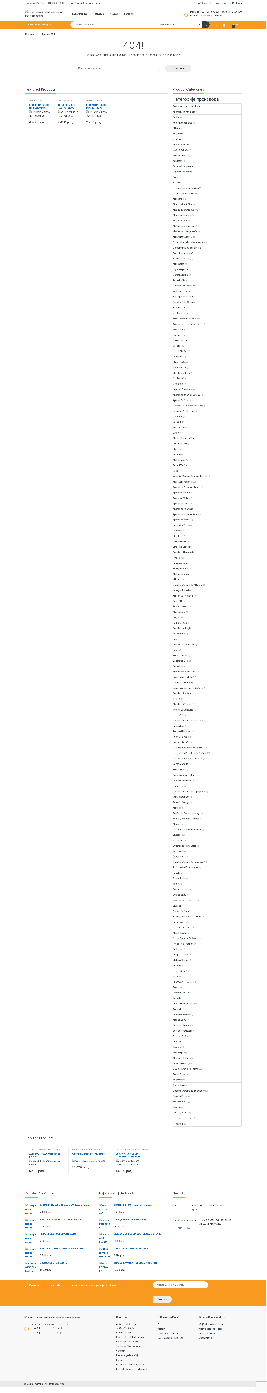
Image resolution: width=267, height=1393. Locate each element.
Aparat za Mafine (181, 498)
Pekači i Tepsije (181, 992)
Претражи (178, 68)
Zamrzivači (178, 280)
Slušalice (177, 133)
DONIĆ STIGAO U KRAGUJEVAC (207, 1205)
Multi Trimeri (179, 460)
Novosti (113, 13)
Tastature (177, 840)
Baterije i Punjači (181, 307)
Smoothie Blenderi (182, 546)
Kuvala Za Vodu (181, 525)
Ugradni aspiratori (182, 171)
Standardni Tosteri (182, 704)
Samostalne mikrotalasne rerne (188, 242)
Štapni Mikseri (180, 606)
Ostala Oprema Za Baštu (185, 938)
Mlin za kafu (179, 612)
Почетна (29, 34)
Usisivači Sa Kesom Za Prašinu (188, 747)
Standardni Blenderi (183, 552)
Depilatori (177, 416)
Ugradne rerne (180, 275)
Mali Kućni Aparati (36, 101)
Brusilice (177, 905)
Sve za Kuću (179, 971)
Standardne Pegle (182, 628)
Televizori (178, 1107)
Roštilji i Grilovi (180, 655)
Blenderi (177, 536)
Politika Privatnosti (125, 1332)
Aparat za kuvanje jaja (184, 111)
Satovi (176, 432)
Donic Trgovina (35, 1384)
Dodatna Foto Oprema (184, 302)
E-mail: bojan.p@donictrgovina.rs (84, 3)
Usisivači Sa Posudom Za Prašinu (189, 753)
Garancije (121, 1350)
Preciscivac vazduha (183, 775)
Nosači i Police (180, 1096)
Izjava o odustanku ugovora (130, 1364)
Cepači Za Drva (181, 911)
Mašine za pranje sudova (185, 209)
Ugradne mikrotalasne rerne (187, 247)
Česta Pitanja (205, 1338)
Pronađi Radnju (200, 3)
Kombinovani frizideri (183, 193)
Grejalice (177, 345)
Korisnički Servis (207, 1333)
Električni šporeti (181, 258)
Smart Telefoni (180, 1063)
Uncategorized (180, 1112)
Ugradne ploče (180, 269)
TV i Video (178, 1085)
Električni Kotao (180, 340)
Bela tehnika (179, 155)
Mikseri (176, 579)
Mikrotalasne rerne (182, 237)
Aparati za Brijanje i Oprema (186, 395)
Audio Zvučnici (180, 144)
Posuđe (177, 987)
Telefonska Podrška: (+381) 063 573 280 (44, 3)
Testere (177, 1047)
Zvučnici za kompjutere (184, 845)
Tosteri (176, 698)
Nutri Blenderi (179, 541)
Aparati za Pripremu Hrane (186, 487)
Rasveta (177, 998)
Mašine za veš (180, 220)
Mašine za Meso (181, 574)
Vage (175, 470)
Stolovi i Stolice (180, 960)
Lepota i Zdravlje (181, 389)
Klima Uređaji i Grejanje (184, 318)
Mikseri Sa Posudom (183, 595)
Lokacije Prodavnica (168, 1333)
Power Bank (179, 1074)
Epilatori (177, 422)
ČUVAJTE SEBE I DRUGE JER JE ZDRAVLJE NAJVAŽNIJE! (215, 1222)
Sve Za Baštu (179, 894)
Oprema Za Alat (180, 1036)
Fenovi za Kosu (180, 427)
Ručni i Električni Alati (183, 1003)
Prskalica (177, 949)
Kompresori (178, 922)
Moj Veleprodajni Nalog (210, 1328)
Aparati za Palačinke (183, 509)
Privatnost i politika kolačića (130, 1337)
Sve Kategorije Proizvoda (170, 1338)
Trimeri (176, 454)
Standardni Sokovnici (183, 693)
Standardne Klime (182, 373)
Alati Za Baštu (179, 1019)
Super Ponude (79, 13)
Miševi (176, 824)
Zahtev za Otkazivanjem (128, 1346)
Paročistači (178, 726)
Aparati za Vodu (181, 519)
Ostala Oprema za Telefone (187, 1069)
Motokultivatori (180, 933)
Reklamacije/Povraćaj (127, 1355)
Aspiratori (177, 161)
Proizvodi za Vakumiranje (185, 644)
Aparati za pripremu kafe (185, 514)
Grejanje (177, 335)
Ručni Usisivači (180, 736)
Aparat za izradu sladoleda (186, 106)
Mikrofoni (177, 128)
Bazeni (176, 976)
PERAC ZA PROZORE (183, 981)
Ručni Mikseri (179, 601)
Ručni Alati (178, 1041)
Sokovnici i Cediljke (183, 677)
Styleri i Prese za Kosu (184, 438)
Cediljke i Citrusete (182, 682)
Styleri (176, 449)
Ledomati (177, 530)
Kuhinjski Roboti (181, 590)
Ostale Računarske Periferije (187, 829)
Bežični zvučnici (181, 150)
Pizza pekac (179, 769)
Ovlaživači (178, 383)
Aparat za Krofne (181, 492)
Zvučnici (177, 139)
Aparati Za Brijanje (182, 400)
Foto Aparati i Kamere (183, 296)
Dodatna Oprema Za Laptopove (189, 791)
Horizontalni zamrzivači (184, 285)
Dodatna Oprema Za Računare (188, 862)
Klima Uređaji (179, 362)
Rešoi (175, 650)
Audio (176, 117)
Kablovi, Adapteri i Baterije (186, 818)
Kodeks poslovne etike (127, 1341)
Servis (119, 1360)
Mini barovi (178, 198)
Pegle (176, 617)
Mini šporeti (178, 264)
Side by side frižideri (183, 204)
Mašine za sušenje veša (185, 231)
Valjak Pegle (179, 633)
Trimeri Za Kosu (180, 465)
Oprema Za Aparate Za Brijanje (188, 405)
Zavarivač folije (180, 764)
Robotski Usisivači (182, 731)
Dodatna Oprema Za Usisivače (188, 720)
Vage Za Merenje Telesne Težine (190, 476)
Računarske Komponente (185, 867)
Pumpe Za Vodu (181, 954)
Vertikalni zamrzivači (183, 291)
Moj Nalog (237, 3)
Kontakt (128, 13)
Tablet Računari (181, 878)
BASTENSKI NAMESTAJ (184, 900)
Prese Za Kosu (180, 443)
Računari (177, 851)
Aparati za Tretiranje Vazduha (187, 324)
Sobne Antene (180, 1101)
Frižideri (177, 182)
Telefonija (178, 1052)
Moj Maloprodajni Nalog (211, 1324)
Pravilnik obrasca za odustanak (131, 1369)
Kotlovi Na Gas (180, 351)
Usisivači (177, 715)
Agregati (177, 1009)
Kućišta (176, 873)
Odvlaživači (178, 378)
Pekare (176, 639)
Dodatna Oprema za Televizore (189, 1090)
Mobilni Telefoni (181, 1058)
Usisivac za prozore (183, 1118)
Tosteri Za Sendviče (183, 709)
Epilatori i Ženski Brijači (184, 411)
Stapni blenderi (180, 889)
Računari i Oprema (182, 780)
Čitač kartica (179, 856)
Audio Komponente (182, 122)
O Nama (99, 13)
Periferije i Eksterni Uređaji (186, 813)
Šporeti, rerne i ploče (183, 253)
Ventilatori (178, 329)
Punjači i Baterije (181, 802)
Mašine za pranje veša (184, 226)
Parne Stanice (180, 623)
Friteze (176, 557)
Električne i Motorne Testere (187, 916)
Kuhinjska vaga (180, 563)
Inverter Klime (179, 367)
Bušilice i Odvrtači (182, 1030)
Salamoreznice (180, 660)
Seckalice (178, 666)
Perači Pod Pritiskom (183, 943)
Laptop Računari (181, 797)
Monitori (177, 807)
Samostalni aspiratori (183, 166)
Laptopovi (178, 786)
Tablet (176, 883)
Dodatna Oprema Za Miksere (187, 585)
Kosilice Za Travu (181, 927)
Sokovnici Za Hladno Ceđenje (188, 688)
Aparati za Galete (181, 503)
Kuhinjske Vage (180, 568)
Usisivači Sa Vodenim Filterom (188, 758)
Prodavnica (220, 3)
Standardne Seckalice (184, 671)
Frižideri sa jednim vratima (186, 188)
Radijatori (177, 356)
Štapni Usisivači (180, 742)
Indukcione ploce (181, 313)
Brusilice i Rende (181, 1025)
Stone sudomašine (182, 215)
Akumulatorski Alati (182, 1014)
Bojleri (176, 177)
